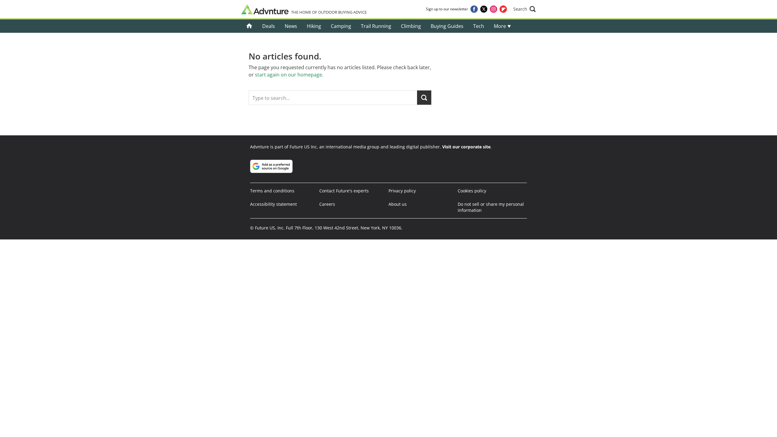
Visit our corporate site (466, 147)
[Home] (249, 26)
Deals (268, 26)
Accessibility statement (273, 204)
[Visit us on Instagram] (493, 9)
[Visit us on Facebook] (474, 9)
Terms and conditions (272, 191)
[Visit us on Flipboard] (503, 9)
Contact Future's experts (344, 191)
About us (397, 204)
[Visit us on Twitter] (483, 9)
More (500, 26)
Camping (341, 26)
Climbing (411, 26)
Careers (327, 204)
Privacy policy (402, 191)
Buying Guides (447, 26)
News (291, 26)
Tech (478, 26)
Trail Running (376, 26)
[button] (524, 9)
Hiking (314, 26)
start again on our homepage (288, 74)
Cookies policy (472, 191)
